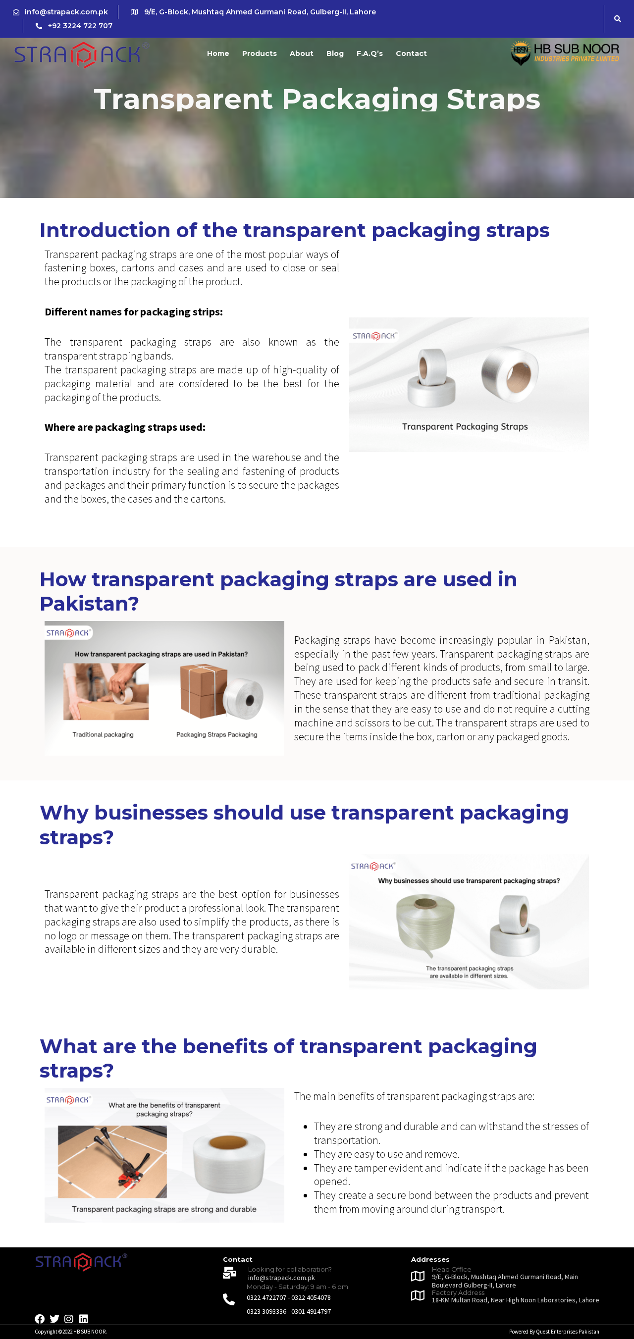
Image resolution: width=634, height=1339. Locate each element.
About (302, 53)
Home (218, 53)
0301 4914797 (311, 1311)
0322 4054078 (311, 1297)
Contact (411, 53)
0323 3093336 (266, 1311)
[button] (617, 18)
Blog (335, 53)
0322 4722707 (266, 1297)
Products (259, 53)
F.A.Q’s (370, 53)
